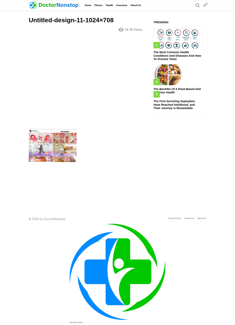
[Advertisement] (87, 57)
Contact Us (189, 218)
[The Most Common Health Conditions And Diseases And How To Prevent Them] (177, 37)
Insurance (121, 5)
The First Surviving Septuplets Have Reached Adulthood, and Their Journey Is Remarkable (174, 105)
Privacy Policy (174, 218)
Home (88, 5)
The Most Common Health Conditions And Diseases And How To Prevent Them (177, 56)
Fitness (98, 5)
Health (109, 5)
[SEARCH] (198, 5)
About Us (135, 5)
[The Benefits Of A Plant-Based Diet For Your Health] (177, 74)
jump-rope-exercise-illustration (205, 5)
